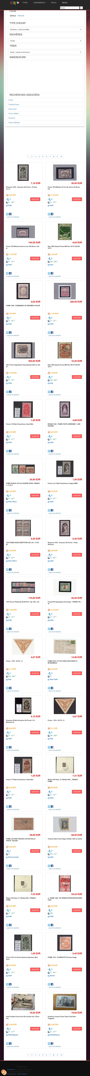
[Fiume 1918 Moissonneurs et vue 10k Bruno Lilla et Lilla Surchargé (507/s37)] (23, 232)
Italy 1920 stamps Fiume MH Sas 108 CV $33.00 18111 (64, 366)
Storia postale (13, 857)
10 (61, 156)
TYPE (24, 3)
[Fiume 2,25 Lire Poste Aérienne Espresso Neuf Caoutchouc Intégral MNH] (23, 943)
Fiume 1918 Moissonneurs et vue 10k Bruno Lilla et (22, 247)
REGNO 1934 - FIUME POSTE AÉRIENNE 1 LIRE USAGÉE (64, 425)
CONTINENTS (39, 3)
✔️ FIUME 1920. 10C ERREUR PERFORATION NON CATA (65, 899)
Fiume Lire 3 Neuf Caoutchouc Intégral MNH (63, 483)
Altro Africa (12, 501)
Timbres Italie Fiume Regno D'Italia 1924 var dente (65, 839)
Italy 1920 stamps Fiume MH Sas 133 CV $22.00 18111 (64, 247)
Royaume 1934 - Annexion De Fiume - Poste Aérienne (62, 543)
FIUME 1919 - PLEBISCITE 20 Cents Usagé (62, 957)
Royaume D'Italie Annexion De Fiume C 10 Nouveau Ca (20, 721)
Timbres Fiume (14, 104)
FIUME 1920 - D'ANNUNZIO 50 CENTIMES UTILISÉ (23, 305)
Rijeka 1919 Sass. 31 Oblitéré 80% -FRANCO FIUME (21, 899)
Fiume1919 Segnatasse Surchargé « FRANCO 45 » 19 (65, 603)
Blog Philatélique (22, 1074)
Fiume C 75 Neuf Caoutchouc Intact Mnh (19, 779)
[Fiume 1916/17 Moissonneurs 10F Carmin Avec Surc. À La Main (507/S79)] (64, 291)
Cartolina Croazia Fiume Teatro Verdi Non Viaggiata (62, 1017)
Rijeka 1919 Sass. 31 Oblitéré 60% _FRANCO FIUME (63, 780)
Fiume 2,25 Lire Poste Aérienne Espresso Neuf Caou (22, 958)
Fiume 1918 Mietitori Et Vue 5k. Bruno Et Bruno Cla (64, 188)
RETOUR (21, 16)
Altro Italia (54, 679)
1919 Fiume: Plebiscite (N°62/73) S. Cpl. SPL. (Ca (22, 602)
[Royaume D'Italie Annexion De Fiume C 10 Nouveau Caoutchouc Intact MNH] (23, 706)
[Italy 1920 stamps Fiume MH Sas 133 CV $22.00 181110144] (65, 232)
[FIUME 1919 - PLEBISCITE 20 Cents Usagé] (65, 943)
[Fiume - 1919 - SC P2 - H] (23, 647)
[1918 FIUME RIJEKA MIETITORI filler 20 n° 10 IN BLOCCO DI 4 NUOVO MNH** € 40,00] (23, 528)
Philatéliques (13, 1035)
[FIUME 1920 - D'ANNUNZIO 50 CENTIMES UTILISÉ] (23, 291)
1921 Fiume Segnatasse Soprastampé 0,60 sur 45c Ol (23, 366)
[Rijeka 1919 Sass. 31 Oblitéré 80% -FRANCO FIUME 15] (23, 883)
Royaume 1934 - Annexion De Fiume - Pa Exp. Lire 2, (21, 188)
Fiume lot (12, 118)
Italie (10, 205)
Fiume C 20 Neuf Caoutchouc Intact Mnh (19, 424)
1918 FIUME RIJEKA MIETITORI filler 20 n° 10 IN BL (22, 543)
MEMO (64, 3)
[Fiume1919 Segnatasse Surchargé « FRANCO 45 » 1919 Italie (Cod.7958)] (65, 587)
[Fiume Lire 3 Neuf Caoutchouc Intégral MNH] (65, 469)
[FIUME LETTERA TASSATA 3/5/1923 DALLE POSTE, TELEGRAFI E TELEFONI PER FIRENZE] (23, 824)
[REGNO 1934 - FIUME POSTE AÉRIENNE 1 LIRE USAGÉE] (65, 409)
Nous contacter (11, 1074)
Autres (52, 975)
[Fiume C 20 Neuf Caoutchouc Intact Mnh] (23, 409)
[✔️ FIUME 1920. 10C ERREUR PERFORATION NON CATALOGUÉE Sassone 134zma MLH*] (65, 883)
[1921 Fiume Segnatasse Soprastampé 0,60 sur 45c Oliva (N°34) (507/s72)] (23, 350)
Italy (51, 264)
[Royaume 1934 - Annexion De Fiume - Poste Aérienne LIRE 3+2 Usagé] (64, 528)
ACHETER (35, 199)
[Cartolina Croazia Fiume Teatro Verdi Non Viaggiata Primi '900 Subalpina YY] (64, 1002)
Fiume (11, 100)
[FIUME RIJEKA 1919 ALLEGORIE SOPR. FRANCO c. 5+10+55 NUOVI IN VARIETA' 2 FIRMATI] (23, 468)
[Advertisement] (45, 76)
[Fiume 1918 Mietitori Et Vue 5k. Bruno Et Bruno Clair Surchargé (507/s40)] (64, 172)
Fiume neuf (12, 109)
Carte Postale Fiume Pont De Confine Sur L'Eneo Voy (22, 1017)
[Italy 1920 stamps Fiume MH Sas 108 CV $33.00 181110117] (65, 350)
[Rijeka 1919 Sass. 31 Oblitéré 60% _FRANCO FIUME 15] (64, 765)
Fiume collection (14, 122)
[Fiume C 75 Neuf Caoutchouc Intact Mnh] (23, 765)
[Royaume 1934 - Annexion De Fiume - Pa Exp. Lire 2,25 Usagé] (23, 172)
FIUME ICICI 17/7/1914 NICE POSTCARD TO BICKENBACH (62, 662)
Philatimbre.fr (11, 1069)
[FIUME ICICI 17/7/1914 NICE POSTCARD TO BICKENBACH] (64, 646)
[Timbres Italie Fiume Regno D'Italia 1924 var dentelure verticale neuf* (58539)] (64, 824)
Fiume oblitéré (14, 113)
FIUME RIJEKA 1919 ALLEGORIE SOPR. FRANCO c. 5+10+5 (23, 484)
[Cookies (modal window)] (4, 1072)
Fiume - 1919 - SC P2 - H (14, 661)
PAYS (53, 3)
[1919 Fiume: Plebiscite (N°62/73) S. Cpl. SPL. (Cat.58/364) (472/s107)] (23, 587)
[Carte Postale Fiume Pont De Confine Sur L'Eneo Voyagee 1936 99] (23, 1002)
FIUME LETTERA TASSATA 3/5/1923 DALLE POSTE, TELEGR (20, 840)
